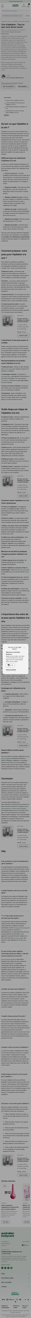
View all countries (11, 669)
